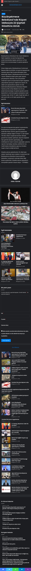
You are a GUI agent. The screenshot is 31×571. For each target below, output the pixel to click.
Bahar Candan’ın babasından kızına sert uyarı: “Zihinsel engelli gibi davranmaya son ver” (20, 412)
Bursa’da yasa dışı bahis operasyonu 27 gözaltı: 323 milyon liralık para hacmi (19, 110)
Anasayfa (5, 10)
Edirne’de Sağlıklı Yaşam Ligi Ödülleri (6, 278)
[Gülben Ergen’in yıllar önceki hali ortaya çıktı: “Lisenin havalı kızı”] (6, 370)
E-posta (3, 319)
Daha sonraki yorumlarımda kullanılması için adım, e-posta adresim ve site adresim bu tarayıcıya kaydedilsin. (14, 334)
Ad (2, 313)
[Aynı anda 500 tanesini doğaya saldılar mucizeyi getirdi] (6, 362)
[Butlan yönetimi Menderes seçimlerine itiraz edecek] (6, 482)
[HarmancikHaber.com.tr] (15, 5)
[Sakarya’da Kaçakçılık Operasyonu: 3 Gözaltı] (23, 272)
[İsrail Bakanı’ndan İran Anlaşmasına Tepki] (6, 468)
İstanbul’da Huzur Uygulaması (21, 235)
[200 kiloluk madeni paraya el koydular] (6, 398)
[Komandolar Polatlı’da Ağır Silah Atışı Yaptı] (6, 461)
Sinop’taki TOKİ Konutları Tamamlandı (19, 452)
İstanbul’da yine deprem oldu (19, 118)
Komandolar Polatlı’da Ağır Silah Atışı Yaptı (19, 459)
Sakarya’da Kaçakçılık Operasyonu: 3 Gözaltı (22, 278)
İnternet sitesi (4, 325)
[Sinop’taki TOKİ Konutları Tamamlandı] (6, 454)
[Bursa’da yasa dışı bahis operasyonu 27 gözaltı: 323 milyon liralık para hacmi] (5, 110)
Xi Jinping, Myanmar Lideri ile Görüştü (7, 262)
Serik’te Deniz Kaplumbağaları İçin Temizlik (22, 263)
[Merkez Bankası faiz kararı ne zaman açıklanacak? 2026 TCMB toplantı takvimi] (6, 489)
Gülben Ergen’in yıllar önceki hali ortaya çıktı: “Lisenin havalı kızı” (20, 369)
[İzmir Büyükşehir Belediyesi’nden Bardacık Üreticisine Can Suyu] (8, 238)
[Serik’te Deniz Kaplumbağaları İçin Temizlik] (23, 256)
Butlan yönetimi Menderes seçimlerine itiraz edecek (19, 481)
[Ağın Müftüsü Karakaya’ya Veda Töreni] (6, 475)
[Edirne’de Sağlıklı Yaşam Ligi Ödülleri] (8, 272)
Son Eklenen (15, 347)
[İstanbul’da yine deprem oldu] (5, 120)
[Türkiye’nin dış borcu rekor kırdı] (6, 378)
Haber (9, 10)
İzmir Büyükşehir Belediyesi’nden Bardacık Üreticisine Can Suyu (7, 246)
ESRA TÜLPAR (7, 29)
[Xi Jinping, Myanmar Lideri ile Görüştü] (8, 256)
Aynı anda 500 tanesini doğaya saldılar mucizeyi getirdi (19, 361)
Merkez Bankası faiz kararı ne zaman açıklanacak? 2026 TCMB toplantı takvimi (20, 488)
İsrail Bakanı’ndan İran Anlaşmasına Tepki (18, 467)
